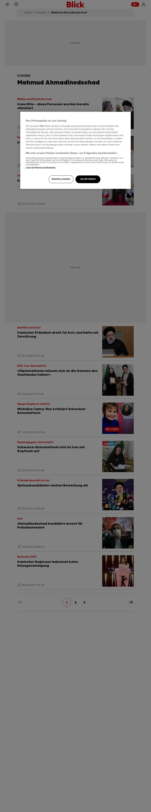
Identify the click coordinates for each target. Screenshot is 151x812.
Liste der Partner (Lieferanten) (41, 168)
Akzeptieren (88, 179)
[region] (75, 150)
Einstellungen (61, 179)
